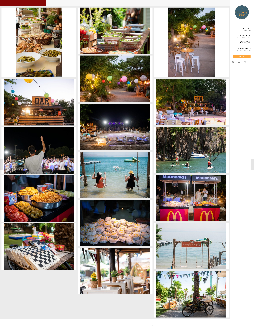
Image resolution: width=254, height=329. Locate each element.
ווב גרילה (149, 326)
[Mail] (239, 62)
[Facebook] (251, 62)
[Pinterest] (245, 62)
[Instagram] (233, 62)
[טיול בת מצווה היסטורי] (252, 164)
